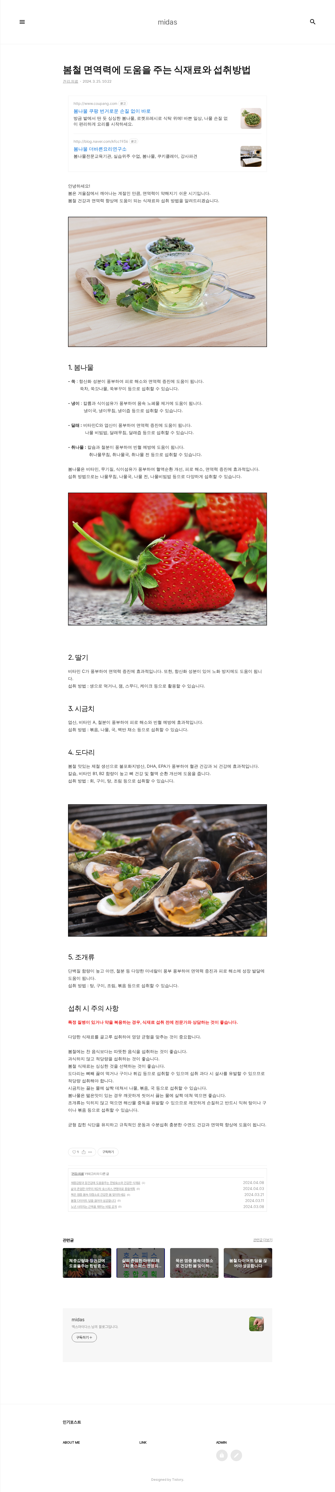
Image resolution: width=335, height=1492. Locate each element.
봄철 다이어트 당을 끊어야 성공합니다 (93, 1201)
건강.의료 (77, 1174)
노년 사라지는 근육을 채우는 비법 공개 (94, 1207)
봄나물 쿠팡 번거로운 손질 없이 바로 (112, 111)
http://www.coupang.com (95, 103)
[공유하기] (83, 1152)
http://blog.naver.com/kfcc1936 (101, 141)
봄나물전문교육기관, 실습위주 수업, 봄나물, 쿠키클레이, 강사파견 (135, 156)
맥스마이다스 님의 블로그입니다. (95, 1327)
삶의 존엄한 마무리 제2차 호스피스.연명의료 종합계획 (103, 1189)
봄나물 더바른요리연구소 (100, 149)
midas (78, 1319)
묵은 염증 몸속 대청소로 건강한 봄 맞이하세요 (98, 1195)
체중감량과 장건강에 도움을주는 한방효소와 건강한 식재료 (105, 1183)
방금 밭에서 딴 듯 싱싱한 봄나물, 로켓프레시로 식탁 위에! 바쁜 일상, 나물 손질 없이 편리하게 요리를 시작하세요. (151, 121)
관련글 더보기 (262, 1240)
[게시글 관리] (90, 1152)
